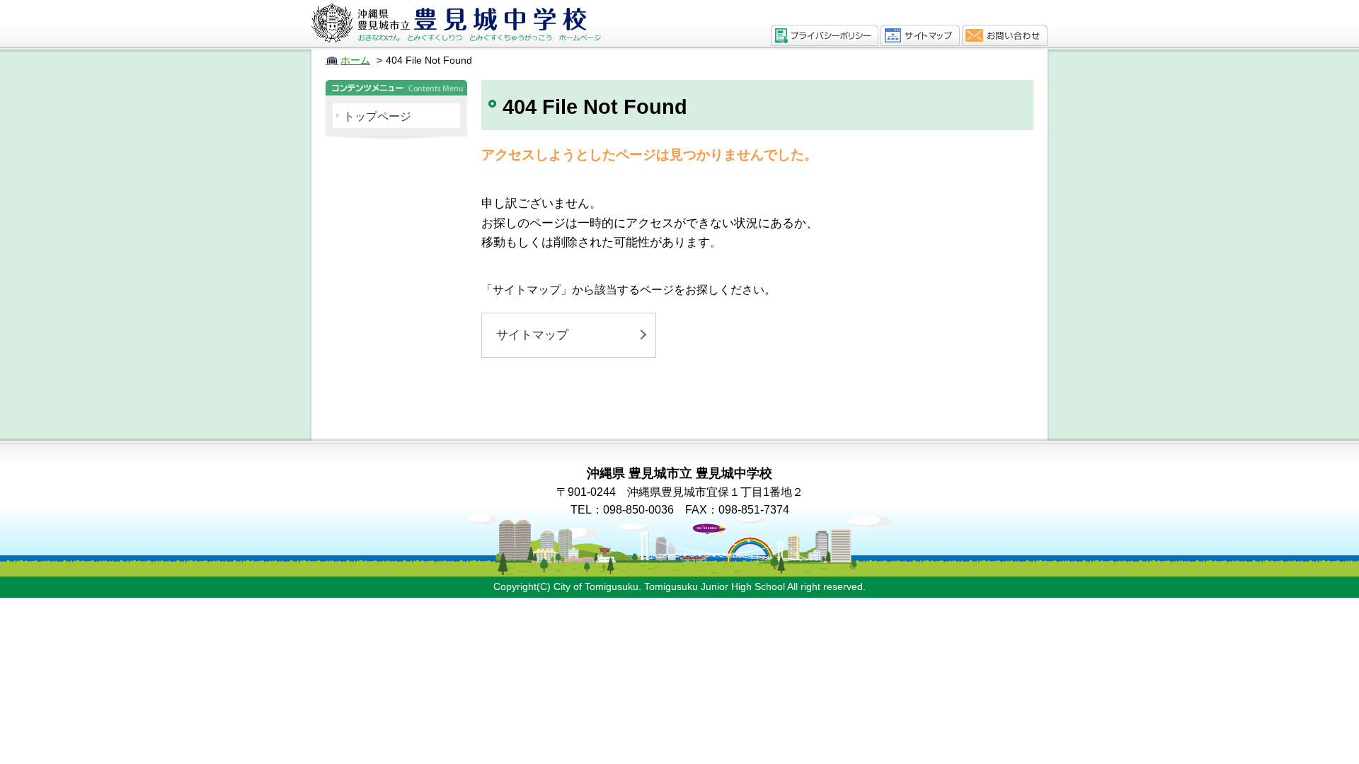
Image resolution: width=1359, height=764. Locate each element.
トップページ (377, 116)
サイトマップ (532, 335)
